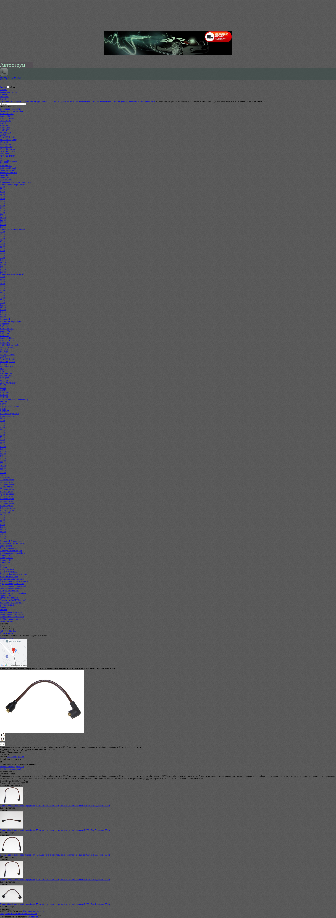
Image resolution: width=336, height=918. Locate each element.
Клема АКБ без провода (11, 541)
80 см (2, 210)
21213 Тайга (5, 121)
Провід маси (5, 513)
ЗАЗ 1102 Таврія (7, 137)
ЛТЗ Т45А (4, 392)
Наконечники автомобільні (12, 543)
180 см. (3, 456)
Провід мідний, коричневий (12, 184)
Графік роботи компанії (10, 769)
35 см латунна (6, 491)
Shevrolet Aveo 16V (8, 173)
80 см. (2, 442)
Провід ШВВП (6, 557)
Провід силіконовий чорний (12, 229)
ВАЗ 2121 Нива (7, 118)
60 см (2, 206)
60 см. (2, 432)
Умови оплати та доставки (12, 767)
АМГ (2, 565)
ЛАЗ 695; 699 (6, 373)
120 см (3, 220)
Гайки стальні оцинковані (11, 614)
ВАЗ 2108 (4, 333)
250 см (3, 536)
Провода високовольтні (10, 109)
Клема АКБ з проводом (10, 321)
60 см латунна (6, 506)
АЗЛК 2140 (5, 125)
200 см (3, 534)
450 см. (3, 475)
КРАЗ (2, 371)
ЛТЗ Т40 (4, 397)
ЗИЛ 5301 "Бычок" (8, 383)
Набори (3, 567)
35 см (2, 194)
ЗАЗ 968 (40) (5, 132)
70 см (2, 208)
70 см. (2, 437)
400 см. (3, 472)
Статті (3, 99)
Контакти (4, 97)
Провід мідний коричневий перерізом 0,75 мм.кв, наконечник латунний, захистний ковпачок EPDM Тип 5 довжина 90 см (55, 830)
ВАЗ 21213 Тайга (7, 340)
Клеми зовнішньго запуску (12, 579)
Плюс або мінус (7, 416)
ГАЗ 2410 (4, 142)
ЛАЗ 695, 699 (6, 165)
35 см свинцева (7, 489)
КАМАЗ (3, 390)
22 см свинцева (7, 480)
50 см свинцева (7, 498)
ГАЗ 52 (3, 158)
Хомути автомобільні (9, 591)
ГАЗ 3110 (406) (6, 147)
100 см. (3, 446)
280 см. (3, 465)
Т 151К (3, 409)
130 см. (3, 451)
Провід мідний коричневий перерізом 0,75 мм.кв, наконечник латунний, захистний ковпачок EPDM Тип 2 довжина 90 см (55, 879)
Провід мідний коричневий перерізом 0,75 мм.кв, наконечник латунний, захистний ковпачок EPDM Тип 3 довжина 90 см (55, 855)
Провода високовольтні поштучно (15, 182)
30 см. (2, 421)
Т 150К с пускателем (9, 406)
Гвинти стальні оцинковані (12, 617)
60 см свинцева (7, 503)
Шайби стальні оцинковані (12, 619)
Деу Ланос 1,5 (6, 366)
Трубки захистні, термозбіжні (13, 593)
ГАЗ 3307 (4, 163)
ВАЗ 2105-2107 (7, 328)
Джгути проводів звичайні (12, 583)
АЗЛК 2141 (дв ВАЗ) (9, 345)
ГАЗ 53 (3, 387)
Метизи (3, 609)
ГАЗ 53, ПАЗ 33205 (8, 161)
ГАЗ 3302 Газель (7, 149)
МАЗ (2, 369)
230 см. (3, 461)
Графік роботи (6, 638)
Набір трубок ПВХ (8, 572)
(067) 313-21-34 (10, 78)
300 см (3, 539)
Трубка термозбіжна (9, 598)
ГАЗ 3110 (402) (6, 144)
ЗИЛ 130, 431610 (7, 156)
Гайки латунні (6, 621)
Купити (3, 757)
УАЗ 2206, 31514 (7, 151)
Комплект (4, 324)
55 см (2, 203)
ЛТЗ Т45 (4, 395)
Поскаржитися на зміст (33, 911)
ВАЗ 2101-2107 (7, 113)
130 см (3, 222)
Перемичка (5, 477)
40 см (2, 196)
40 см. (2, 425)
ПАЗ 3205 (4, 378)
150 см (3, 227)
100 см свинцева (7, 508)
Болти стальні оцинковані (11, 612)
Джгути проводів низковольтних (14, 581)
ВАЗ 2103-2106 (7, 331)
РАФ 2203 (4, 154)
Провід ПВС (5, 555)
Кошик (3, 87)
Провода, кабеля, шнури (11, 550)
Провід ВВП (5, 562)
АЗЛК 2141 (5, 128)
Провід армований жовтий (12, 274)
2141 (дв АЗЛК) (7, 347)
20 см (2, 187)
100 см (3, 215)
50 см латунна (6, 501)
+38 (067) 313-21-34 (8, 631)
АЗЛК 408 (4, 130)
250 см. (3, 463)
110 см (3, 217)
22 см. (2, 418)
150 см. (3, 454)
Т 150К (3, 404)
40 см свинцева (7, 494)
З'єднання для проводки (11, 602)
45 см (2, 198)
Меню (12, 87)
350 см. (3, 470)
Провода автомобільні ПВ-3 (12, 553)
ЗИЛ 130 (4, 380)
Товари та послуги (8, 92)
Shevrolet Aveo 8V (8, 170)
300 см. (3, 468)
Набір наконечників (9, 576)
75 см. (2, 439)
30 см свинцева (7, 484)
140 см (3, 224)
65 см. (2, 435)
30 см (2, 191)
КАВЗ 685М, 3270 (8, 168)
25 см (2, 189)
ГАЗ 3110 (4, 352)
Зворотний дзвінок (15, 757)
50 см (2, 201)
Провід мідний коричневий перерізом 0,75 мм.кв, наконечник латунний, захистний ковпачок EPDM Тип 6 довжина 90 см (55, 805)
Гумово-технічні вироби (11, 588)
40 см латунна (6, 496)
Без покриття (6, 546)
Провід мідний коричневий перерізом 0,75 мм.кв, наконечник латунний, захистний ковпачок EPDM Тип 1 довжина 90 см (55, 904)
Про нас (3, 94)
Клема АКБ (5, 319)
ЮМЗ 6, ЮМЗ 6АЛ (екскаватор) (14, 399)
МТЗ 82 (3, 402)
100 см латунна (7, 510)
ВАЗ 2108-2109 (7, 116)
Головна (3, 89)
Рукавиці (4, 607)
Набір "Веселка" (7, 569)
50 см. (2, 428)
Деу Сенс (4, 364)
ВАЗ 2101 (4, 326)
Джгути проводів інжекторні (13, 586)
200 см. (3, 458)
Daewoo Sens (6, 180)
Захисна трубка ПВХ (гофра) (13, 600)
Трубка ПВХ (5, 595)
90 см (2, 213)
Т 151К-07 (4, 411)
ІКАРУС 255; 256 (8, 376)
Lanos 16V (4, 177)
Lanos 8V (4, 175)
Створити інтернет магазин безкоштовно (18, 913)
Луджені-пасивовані (9, 548)
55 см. (2, 430)
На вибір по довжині (9, 413)
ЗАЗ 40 (3, 357)
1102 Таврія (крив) (8, 139)
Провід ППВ (5, 560)
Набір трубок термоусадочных (13, 574)
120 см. (3, 449)
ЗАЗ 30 (3, 135)
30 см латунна (6, 487)
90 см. (2, 444)
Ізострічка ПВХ (7, 605)
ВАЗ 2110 (4, 335)
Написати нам (6, 633)
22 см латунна (6, 482)
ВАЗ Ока (4, 123)
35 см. (2, 423)
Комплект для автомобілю (11, 111)
